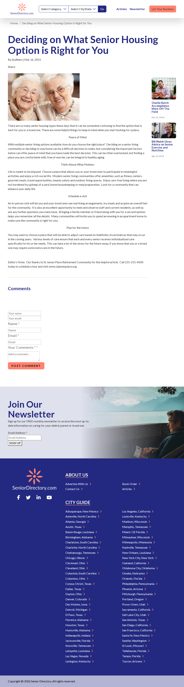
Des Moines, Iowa (76, 604)
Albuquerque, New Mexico (82, 511)
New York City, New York (138, 558)
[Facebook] (18, 497)
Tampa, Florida (131, 656)
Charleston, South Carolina (81, 542)
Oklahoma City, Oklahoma (138, 568)
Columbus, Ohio (75, 578)
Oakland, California (134, 563)
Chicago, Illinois (75, 558)
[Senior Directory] (22, 9)
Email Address (17, 432)
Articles (121, 9)
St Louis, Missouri (133, 645)
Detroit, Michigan (76, 609)
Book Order (130, 484)
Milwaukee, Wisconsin (136, 537)
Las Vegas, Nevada (77, 656)
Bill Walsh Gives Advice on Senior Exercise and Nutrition (162, 146)
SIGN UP (15, 443)
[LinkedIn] (38, 497)
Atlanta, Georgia (75, 521)
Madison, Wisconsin (135, 521)
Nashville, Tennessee (135, 547)
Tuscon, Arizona (132, 661)
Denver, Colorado (76, 599)
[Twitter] (28, 497)
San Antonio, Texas (134, 619)
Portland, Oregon (133, 599)
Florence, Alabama (77, 619)
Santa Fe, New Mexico (136, 635)
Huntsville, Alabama (78, 630)
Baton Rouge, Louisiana (80, 532)
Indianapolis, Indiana (78, 635)
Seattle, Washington (134, 640)
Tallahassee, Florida (134, 651)
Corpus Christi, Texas (78, 583)
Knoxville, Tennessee (78, 645)
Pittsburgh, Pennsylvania (137, 594)
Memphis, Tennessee (135, 526)
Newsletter (137, 9)
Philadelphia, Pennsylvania (138, 583)
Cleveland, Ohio (75, 568)
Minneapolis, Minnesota (137, 542)
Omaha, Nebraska (133, 573)
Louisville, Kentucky (134, 516)
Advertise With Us (77, 484)
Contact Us (72, 489)
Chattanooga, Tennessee (80, 552)
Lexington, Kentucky (78, 661)
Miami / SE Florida (133, 532)
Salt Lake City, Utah (134, 614)
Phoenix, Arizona (132, 589)
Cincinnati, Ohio (75, 563)
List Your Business (163, 9)
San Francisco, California (137, 630)
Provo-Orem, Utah (134, 604)
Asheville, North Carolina (81, 516)
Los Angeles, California (136, 511)
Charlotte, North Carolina (81, 547)
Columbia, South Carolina (81, 573)
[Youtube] (49, 497)
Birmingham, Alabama (79, 537)
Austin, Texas (73, 526)
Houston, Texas (75, 625)
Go (102, 9)
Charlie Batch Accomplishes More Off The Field (160, 107)
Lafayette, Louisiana (77, 651)
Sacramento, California (136, 609)
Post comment (26, 365)
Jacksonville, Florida (78, 640)
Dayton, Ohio (73, 594)
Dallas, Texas (73, 589)
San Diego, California (135, 625)
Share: (11, 66)
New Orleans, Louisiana (136, 552)
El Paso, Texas (74, 614)
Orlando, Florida (132, 578)
